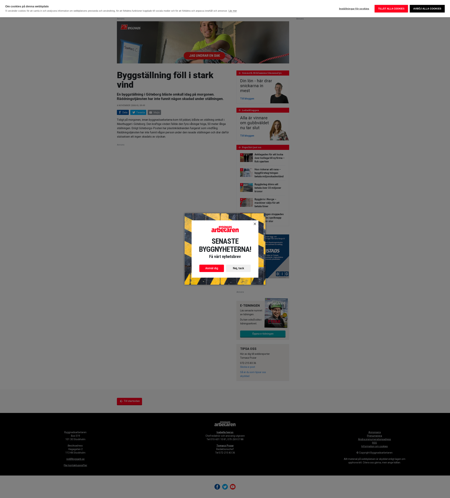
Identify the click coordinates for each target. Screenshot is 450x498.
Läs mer (233, 10)
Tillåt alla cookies (391, 8)
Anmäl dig (211, 268)
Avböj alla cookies (427, 8)
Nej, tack (238, 268)
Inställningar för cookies (354, 8)
